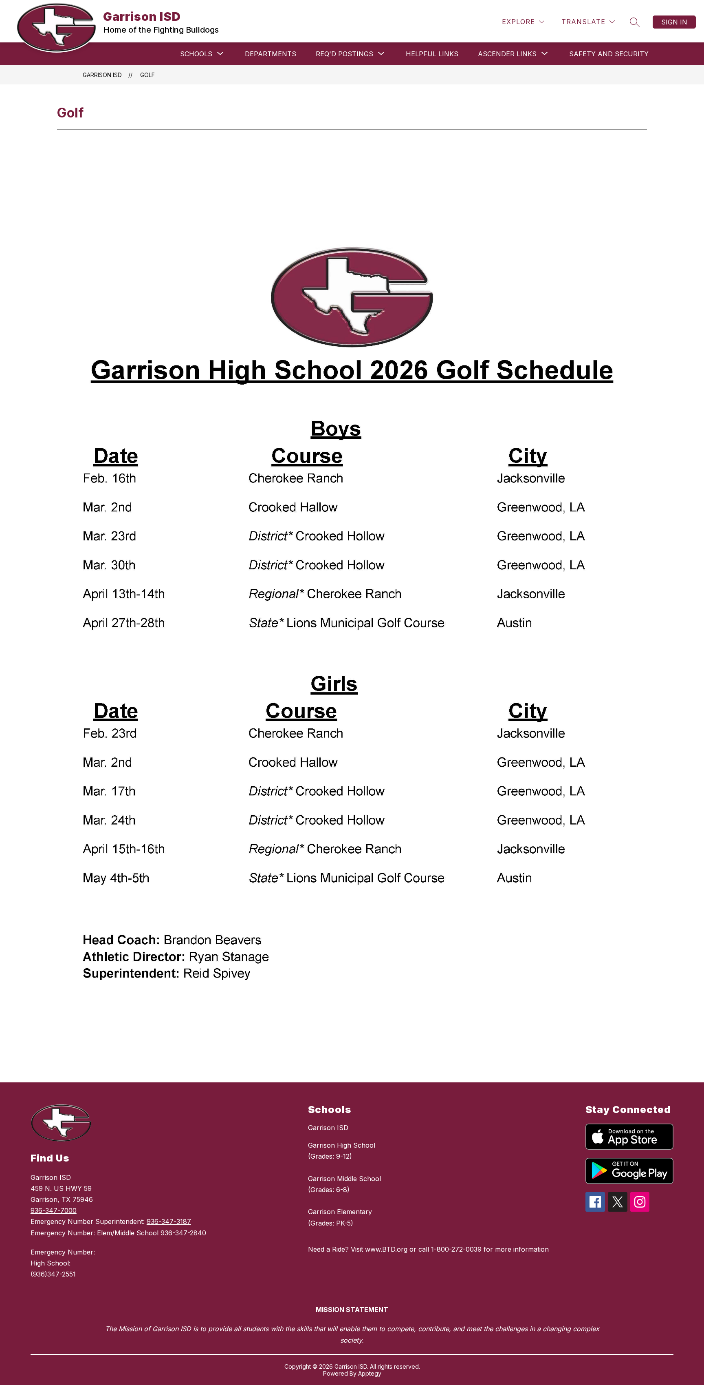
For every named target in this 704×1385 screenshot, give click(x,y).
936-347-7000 (54, 1210)
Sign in (674, 22)
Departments (270, 54)
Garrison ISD (102, 74)
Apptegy (369, 1373)
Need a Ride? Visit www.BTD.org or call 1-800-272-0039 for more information (428, 1249)
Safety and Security (609, 54)
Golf (147, 74)
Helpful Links (432, 54)
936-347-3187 (169, 1221)
